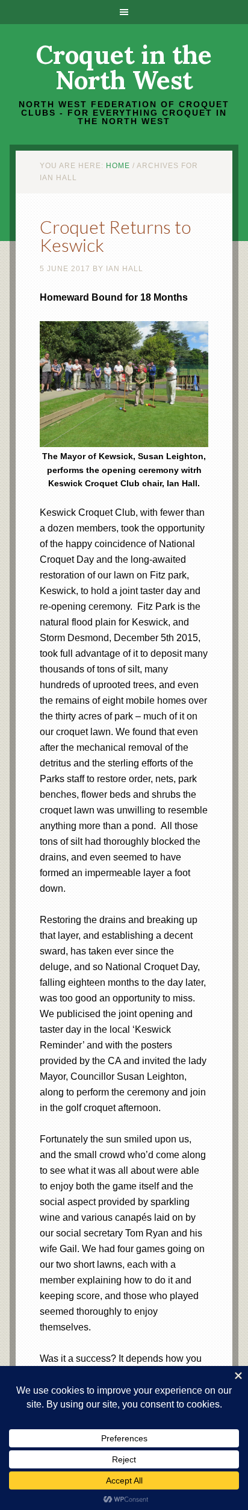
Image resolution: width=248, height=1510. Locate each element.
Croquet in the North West (124, 67)
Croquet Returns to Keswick (115, 235)
